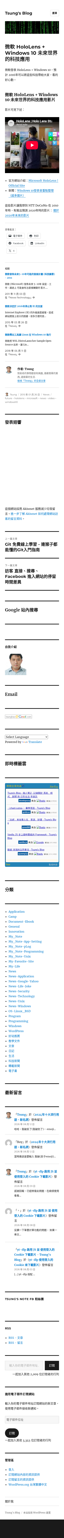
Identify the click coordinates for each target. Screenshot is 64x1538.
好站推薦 (14, 1036)
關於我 (9, 1501)
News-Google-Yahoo (24, 981)
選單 (54, 13)
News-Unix (17, 1001)
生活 (11, 1056)
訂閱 (52, 1365)
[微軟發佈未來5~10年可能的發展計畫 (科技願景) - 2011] (30, 285)
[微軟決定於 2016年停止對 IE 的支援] (30, 316)
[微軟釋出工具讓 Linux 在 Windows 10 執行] (30, 344)
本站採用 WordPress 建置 (37, 1512)
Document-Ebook (21, 921)
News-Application (21, 976)
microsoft (32, 398)
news (43, 398)
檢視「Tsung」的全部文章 (31, 380)
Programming (18, 1021)
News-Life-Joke (20, 986)
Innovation (16, 931)
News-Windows (20, 1006)
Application (17, 911)
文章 (11, 1046)
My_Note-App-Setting (25, 941)
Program (15, 1016)
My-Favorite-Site (21, 961)
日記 (11, 1051)
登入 (11, 1469)
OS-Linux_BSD (20, 1011)
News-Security (19, 991)
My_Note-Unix (20, 956)
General (14, 926)
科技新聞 (14, 1061)
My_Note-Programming (26, 951)
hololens (19, 398)
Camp (13, 916)
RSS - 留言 (16, 1342)
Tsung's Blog (18, 13)
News (46, 394)
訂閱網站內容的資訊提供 (24, 1474)
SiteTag (54, 786)
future (8, 398)
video (51, 398)
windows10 (11, 402)
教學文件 (14, 1041)
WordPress (16, 1031)
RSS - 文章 (16, 1338)
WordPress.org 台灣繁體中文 (28, 1484)
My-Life (14, 966)
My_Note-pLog (20, 946)
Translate (35, 742)
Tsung (13, 394)
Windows (15, 1026)
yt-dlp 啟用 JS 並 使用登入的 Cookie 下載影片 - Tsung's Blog (34, 1255)
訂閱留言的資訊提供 (21, 1479)
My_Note (15, 936)
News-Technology (22, 996)
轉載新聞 (14, 1066)
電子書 (13, 1071)
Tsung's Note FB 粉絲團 (24, 1299)
